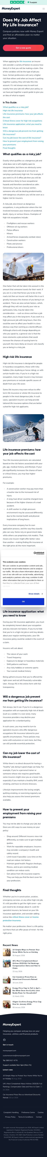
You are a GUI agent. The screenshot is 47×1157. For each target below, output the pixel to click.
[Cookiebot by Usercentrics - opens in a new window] (33, 553)
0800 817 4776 (11, 1060)
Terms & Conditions (25, 1117)
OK (23, 601)
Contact (39, 1117)
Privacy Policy (10, 1117)
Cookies (41, 1112)
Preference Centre (28, 1112)
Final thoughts (9, 148)
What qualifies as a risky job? (16, 107)
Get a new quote (23, 48)
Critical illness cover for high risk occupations (22, 120)
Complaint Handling (11, 1112)
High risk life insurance (13, 110)
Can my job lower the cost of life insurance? (22, 137)
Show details (34, 594)
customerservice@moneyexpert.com (16, 1055)
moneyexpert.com (9, 1050)
